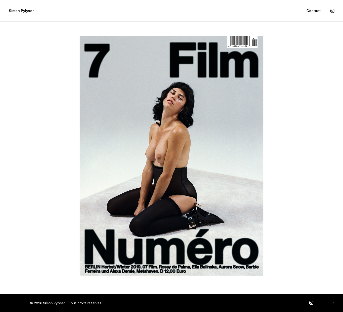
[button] (332, 11)
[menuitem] (312, 11)
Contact (313, 11)
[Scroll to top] (333, 302)
